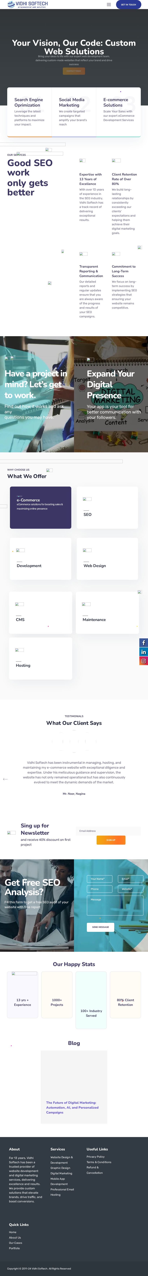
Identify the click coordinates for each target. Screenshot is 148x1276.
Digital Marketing (61, 1173)
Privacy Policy (96, 1156)
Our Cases (15, 1243)
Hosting (23, 665)
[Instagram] (22, 1211)
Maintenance (94, 620)
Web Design (95, 566)
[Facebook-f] (10, 1211)
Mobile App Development (59, 1181)
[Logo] (27, 4)
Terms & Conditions (99, 1162)
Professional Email (62, 1189)
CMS (20, 620)
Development (29, 566)
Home (12, 1232)
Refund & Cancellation (95, 1170)
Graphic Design (60, 1168)
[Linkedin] (16, 1211)
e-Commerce (28, 500)
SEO (87, 514)
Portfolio (14, 1248)
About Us (15, 1237)
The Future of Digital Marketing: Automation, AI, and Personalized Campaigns (72, 1107)
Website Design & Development (62, 1160)
